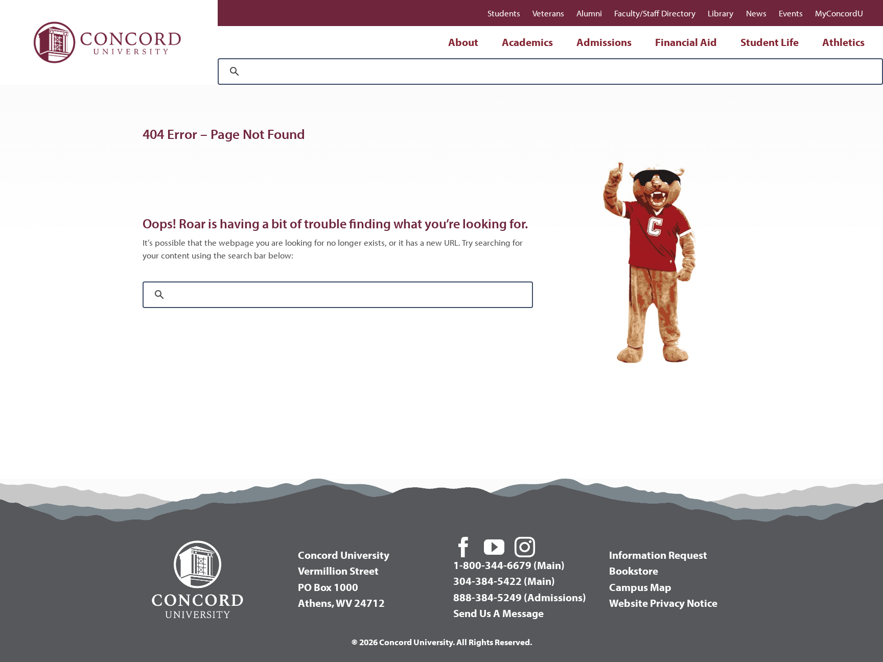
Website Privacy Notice (663, 602)
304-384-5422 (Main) (504, 580)
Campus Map (640, 587)
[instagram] (525, 547)
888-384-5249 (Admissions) (519, 597)
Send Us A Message (498, 613)
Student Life (769, 42)
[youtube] (494, 547)
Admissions (604, 42)
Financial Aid (686, 42)
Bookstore (633, 570)
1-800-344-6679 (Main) (509, 565)
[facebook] (463, 547)
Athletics (843, 42)
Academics (527, 42)
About (463, 42)
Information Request (658, 554)
